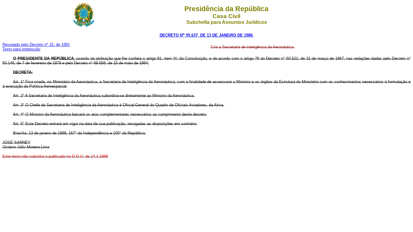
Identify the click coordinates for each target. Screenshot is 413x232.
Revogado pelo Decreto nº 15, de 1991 (36, 44)
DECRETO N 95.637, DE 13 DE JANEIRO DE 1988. (207, 35)
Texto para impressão (21, 49)
